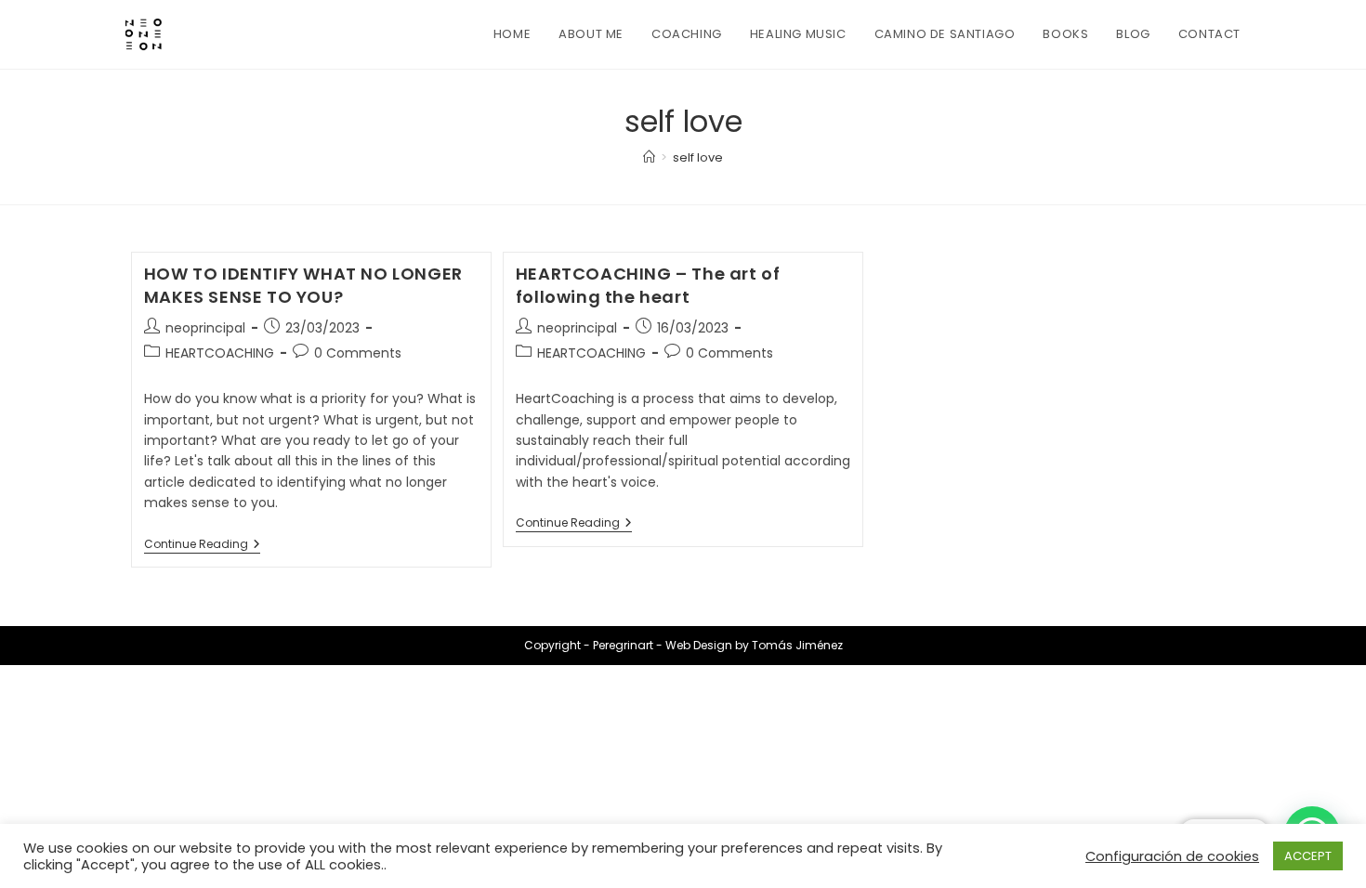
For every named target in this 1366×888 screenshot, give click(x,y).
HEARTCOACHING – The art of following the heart (648, 285)
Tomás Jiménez (797, 645)
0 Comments (357, 353)
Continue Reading (202, 546)
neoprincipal (205, 328)
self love (698, 157)
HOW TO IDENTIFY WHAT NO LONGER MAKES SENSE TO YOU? (303, 285)
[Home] (649, 157)
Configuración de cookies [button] (1172, 856)
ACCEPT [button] (1308, 856)
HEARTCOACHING (219, 353)
